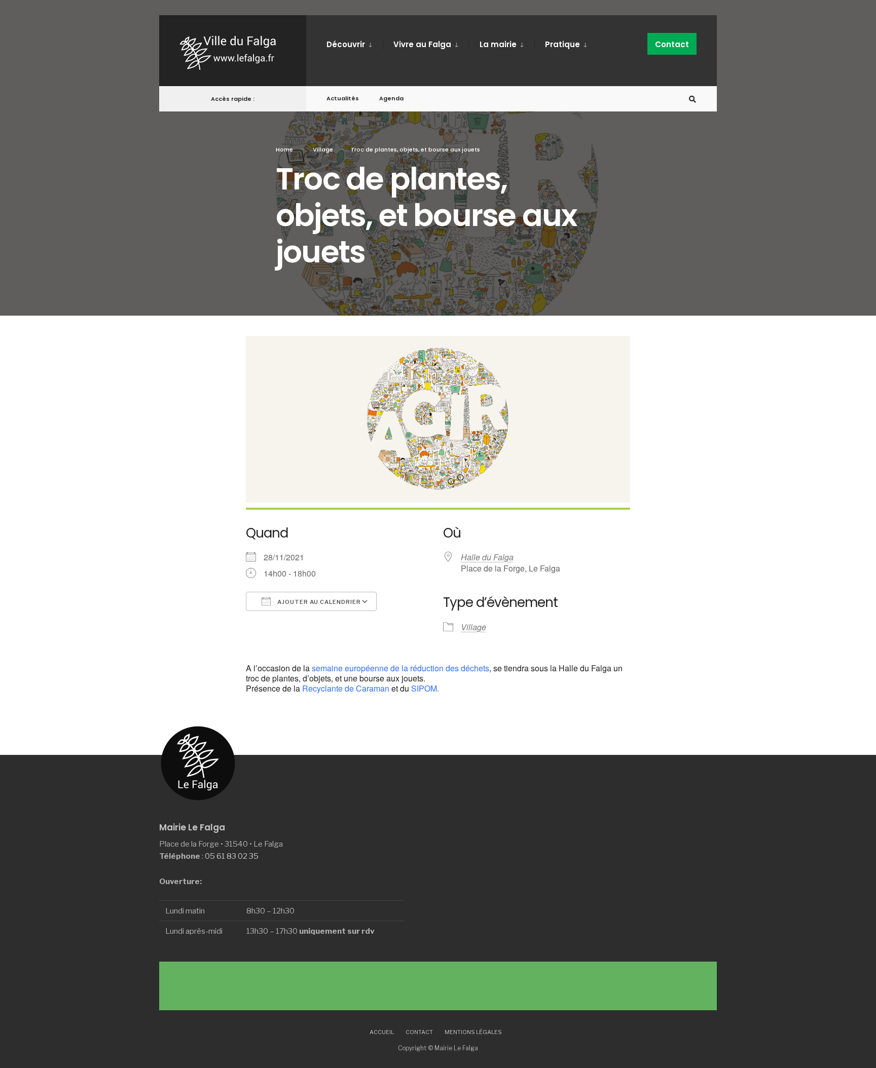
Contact (672, 44)
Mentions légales (473, 1032)
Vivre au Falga (422, 44)
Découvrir (345, 44)
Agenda (391, 98)
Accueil (382, 1032)
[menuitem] (354, 42)
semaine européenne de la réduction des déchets (400, 668)
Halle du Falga (487, 557)
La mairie (498, 44)
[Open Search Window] (692, 99)
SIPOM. (425, 688)
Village (323, 149)
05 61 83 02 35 (232, 856)
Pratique (562, 44)
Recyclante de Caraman (345, 688)
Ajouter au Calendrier (318, 601)
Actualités (342, 98)
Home (284, 149)
